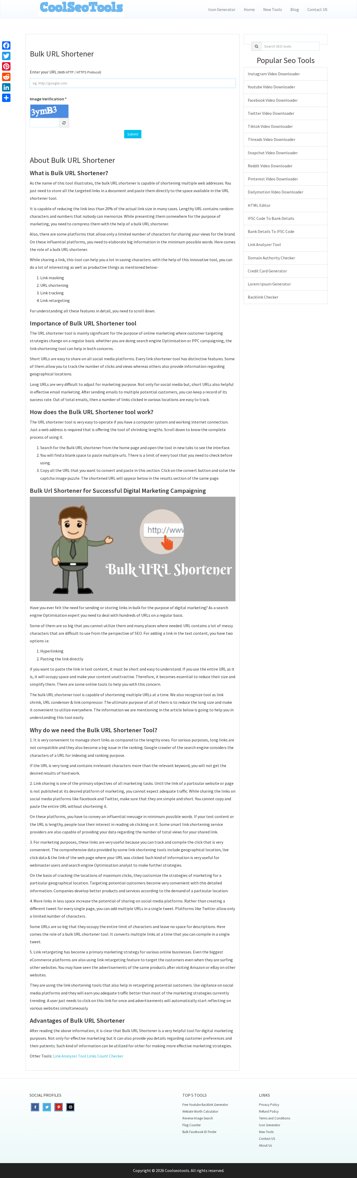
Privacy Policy (269, 1104)
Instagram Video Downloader (274, 73)
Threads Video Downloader (271, 139)
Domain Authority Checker (271, 257)
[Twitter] (6, 56)
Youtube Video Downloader (271, 86)
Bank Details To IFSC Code (271, 231)
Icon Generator (221, 9)
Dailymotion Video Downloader (275, 192)
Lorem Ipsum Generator (269, 284)
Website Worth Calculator (200, 1111)
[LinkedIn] (6, 87)
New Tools (272, 9)
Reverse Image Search (197, 1118)
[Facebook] (6, 45)
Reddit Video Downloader (270, 165)
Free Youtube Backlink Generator (205, 1104)
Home (249, 9)
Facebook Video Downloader (273, 100)
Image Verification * (48, 98)
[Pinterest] (6, 66)
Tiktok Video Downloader (270, 126)
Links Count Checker (105, 1056)
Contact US (317, 9)
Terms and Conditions (274, 1118)
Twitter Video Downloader (271, 113)
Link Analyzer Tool (69, 1056)
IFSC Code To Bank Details (271, 218)
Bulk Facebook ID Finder (199, 1132)
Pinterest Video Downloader (273, 178)
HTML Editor (259, 205)
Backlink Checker (263, 297)
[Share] (6, 98)
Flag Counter (191, 1125)
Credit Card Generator (267, 270)
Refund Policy (269, 1111)
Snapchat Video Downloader (273, 152)
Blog (294, 9)
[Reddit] (6, 77)
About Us (265, 1145)
